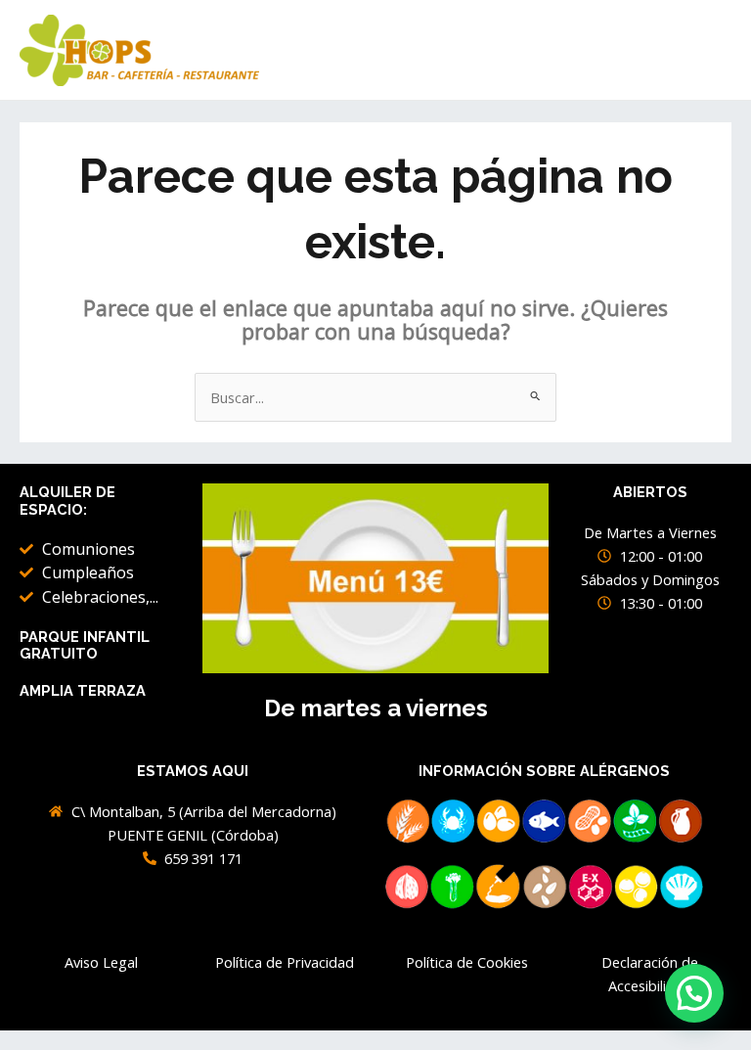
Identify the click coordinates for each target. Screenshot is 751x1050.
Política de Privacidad (284, 962)
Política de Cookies (467, 962)
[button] (694, 993)
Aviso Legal (101, 962)
